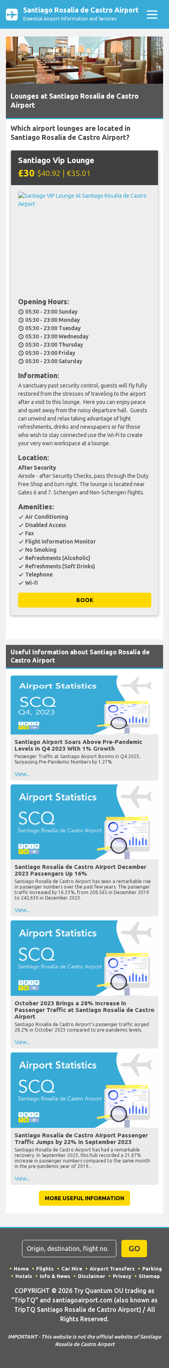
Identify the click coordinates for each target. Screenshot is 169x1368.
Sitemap (149, 1276)
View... (22, 774)
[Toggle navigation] (152, 14)
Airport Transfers (112, 1268)
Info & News (55, 1276)
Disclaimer (91, 1276)
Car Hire (71, 1268)
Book (84, 600)
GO (134, 1248)
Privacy (122, 1276)
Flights (45, 1268)
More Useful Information (84, 1198)
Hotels (23, 1276)
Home (21, 1268)
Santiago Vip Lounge (56, 160)
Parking (152, 1268)
